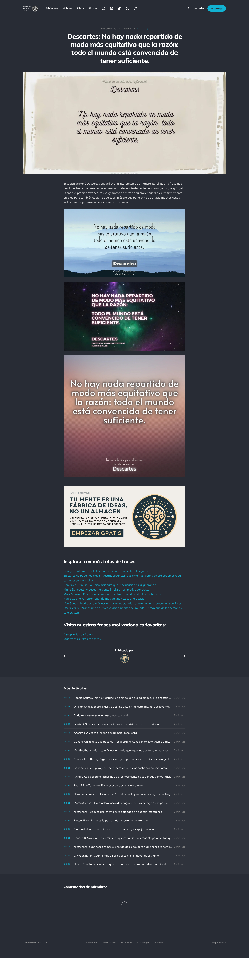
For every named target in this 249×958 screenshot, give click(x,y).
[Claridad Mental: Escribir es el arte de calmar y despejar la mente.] (124, 829)
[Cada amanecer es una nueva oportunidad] (124, 715)
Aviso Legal (143, 942)
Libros (81, 8)
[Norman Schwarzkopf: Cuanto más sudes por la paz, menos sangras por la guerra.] (124, 794)
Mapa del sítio (219, 942)
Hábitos (67, 8)
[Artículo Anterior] (66, 656)
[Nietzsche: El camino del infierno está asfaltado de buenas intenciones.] (124, 811)
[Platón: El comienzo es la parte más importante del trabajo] (124, 820)
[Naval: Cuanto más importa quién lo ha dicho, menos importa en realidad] (124, 864)
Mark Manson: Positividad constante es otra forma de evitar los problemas (112, 594)
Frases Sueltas (109, 942)
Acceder (199, 8)
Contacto (158, 942)
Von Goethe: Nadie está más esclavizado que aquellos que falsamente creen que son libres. (123, 603)
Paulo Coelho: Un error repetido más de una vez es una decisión (105, 598)
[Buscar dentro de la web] (188, 8)
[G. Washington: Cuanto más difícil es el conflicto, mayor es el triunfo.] (124, 855)
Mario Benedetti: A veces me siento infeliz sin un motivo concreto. (106, 589)
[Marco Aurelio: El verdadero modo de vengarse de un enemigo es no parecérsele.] (124, 803)
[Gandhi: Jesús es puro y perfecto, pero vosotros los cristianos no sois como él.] (124, 768)
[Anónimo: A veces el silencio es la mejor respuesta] (124, 733)
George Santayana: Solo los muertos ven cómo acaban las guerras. (107, 571)
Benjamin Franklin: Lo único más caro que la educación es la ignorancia (110, 585)
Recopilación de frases (78, 634)
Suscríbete (216, 8)
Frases (93, 8)
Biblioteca (52, 8)
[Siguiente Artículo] (182, 656)
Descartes (142, 28)
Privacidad (126, 942)
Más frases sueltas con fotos (82, 639)
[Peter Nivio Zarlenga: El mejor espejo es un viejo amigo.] (124, 785)
